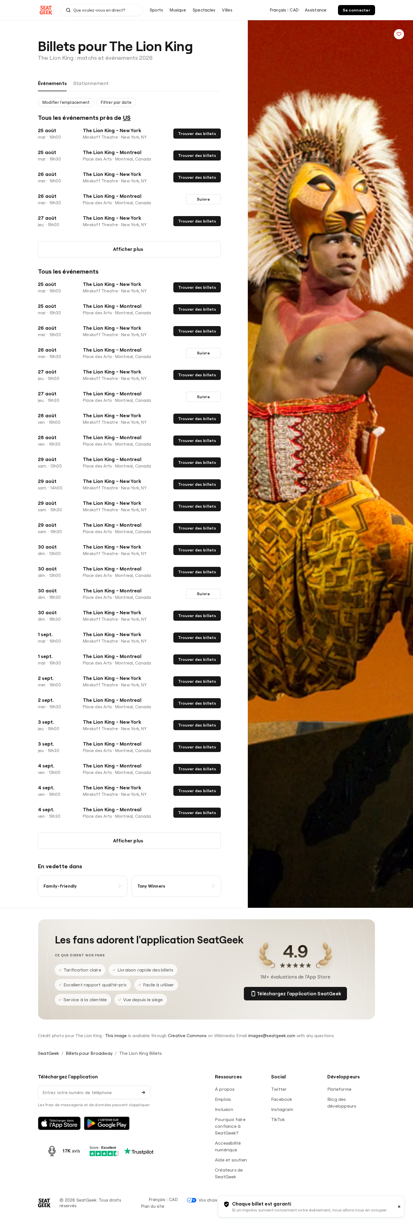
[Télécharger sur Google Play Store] (107, 1123)
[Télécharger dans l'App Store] (59, 1123)
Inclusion (224, 1109)
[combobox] (102, 10)
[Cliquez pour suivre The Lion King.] (399, 34)
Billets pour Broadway (89, 1053)
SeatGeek (48, 1053)
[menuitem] (156, 10)
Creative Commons (187, 1035)
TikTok (278, 1119)
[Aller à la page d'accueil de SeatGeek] (44, 1202)
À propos (225, 1089)
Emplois (223, 1099)
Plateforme (339, 1089)
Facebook (281, 1099)
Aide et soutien (231, 1160)
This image (116, 1035)
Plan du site (152, 1206)
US (127, 118)
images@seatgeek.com (272, 1035)
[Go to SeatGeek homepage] (46, 10)
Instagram (282, 1109)
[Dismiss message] (399, 1206)
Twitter (279, 1089)
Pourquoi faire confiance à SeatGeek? (230, 1126)
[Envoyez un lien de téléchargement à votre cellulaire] (143, 1092)
